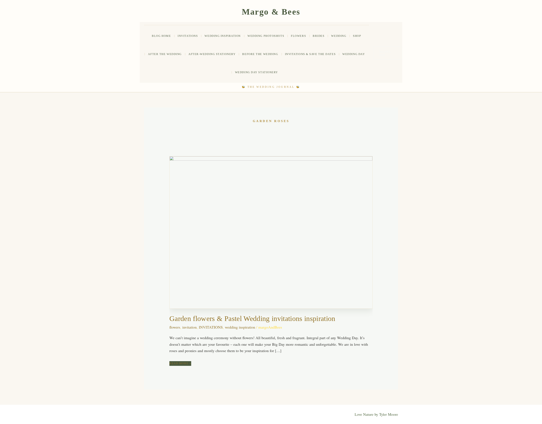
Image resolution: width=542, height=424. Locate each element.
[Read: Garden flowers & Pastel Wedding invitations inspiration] (271, 231)
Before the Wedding (260, 54)
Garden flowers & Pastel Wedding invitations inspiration (252, 318)
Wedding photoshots (265, 35)
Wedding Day (353, 54)
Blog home (161, 35)
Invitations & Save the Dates (310, 54)
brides (318, 35)
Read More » (180, 364)
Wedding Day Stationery (256, 72)
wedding (338, 35)
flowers (298, 35)
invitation (189, 327)
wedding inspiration (240, 327)
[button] (387, 53)
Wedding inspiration (223, 35)
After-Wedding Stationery (211, 54)
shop (357, 35)
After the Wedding (165, 54)
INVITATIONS (188, 35)
